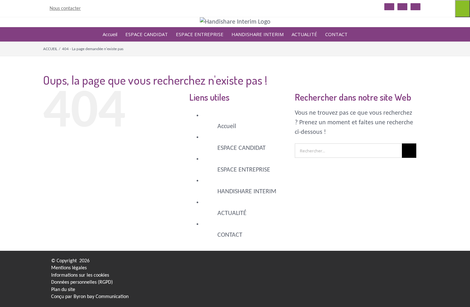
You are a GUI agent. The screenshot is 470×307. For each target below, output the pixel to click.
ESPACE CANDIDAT (241, 148)
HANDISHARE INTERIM (246, 191)
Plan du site (63, 289)
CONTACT (229, 235)
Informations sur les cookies (80, 275)
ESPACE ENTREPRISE (243, 170)
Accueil (226, 126)
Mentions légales (69, 268)
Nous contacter (65, 8)
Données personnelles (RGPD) (82, 282)
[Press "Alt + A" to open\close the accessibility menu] (462, 8)
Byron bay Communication (101, 296)
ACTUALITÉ (232, 213)
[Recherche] (357, 34)
